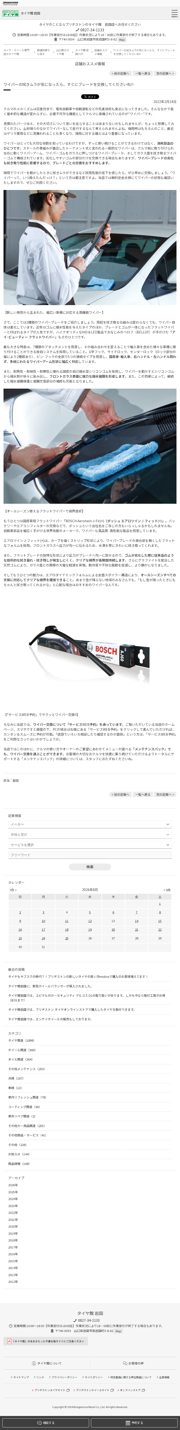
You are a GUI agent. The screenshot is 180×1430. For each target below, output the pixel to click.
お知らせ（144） (19, 1154)
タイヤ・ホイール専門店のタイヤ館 (16, 52)
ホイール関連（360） (23, 1050)
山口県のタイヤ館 (62, 52)
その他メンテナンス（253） (27, 1069)
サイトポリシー (94, 1377)
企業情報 (164, 1377)
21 (136, 929)
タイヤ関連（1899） (22, 1040)
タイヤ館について (49, 1363)
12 (90, 921)
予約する (137, 1422)
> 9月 (167, 890)
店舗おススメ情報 (100, 52)
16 (20, 929)
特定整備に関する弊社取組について (131, 1377)
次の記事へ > (165, 73)
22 (159, 929)
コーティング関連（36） (25, 1107)
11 (66, 921)
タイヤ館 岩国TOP (82, 52)
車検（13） (16, 1088)
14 (136, 921)
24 (43, 938)
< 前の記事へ (120, 73)
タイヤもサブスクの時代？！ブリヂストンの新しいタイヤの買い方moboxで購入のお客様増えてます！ (78, 976)
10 (43, 921)
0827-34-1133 (92, 30)
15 (159, 921)
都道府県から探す (43, 52)
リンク (40, 1377)
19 (90, 929)
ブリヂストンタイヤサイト (49, 1390)
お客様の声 (136, 1363)
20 (113, 929)
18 (66, 929)
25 (66, 938)
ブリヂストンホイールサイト (92, 1390)
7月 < (13, 890)
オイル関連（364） (21, 1059)
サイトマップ (21, 1377)
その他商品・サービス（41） (28, 1135)
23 (20, 938)
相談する (48, 1422)
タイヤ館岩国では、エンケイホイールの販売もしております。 (50, 1019)
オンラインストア (130, 1390)
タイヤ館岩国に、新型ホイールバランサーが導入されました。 (51, 986)
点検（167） (16, 1078)
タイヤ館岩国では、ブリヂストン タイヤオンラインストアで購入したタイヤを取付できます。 (72, 1009)
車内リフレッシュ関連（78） (28, 1097)
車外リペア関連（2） (22, 1116)
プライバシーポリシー (64, 1377)
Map (121, 39)
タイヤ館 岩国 (30, 13)
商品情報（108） (19, 1163)
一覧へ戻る (142, 73)
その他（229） (18, 1144)
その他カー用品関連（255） (27, 1126)
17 (43, 929)
